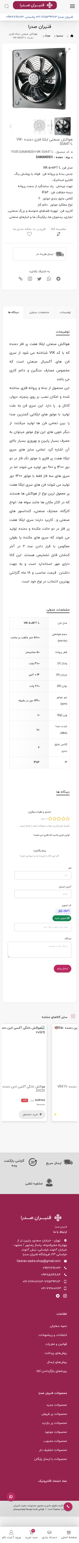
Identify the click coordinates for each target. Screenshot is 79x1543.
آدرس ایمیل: (64, 886)
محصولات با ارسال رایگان (50, 1459)
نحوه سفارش (58, 1326)
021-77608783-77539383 (41, 1282)
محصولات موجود (56, 1432)
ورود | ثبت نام (11, 1537)
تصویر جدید (61, 918)
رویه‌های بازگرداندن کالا (51, 1371)
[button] (11, 1496)
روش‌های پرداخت (56, 1353)
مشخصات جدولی (39, 312)
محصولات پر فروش (54, 1414)
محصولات (58, 36)
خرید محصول (54, 1114)
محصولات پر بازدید (54, 1423)
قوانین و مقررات (56, 1344)
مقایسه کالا (58, 229)
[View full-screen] (67, 50)
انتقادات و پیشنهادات (52, 1335)
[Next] (11, 126)
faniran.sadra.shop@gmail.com (39, 1261)
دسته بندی (49, 1537)
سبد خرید (31, 1537)
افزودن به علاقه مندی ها (29, 229)
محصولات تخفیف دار (53, 1450)
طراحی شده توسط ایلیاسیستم (28, 1509)
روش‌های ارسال (57, 1362)
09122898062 (52, 1268)
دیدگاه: (67, 938)
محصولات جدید (56, 1405)
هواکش (46, 36)
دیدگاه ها (13, 312)
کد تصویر (66, 905)
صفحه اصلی (69, 1537)
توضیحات (65, 312)
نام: (69, 868)
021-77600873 (51, 1288)
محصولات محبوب (55, 1441)
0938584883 (51, 1275)
